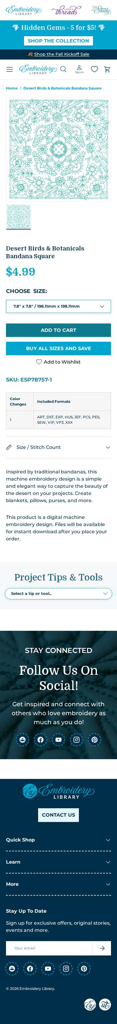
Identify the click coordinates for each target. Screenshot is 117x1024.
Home (12, 88)
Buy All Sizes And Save (58, 348)
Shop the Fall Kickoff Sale (61, 54)
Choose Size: (26, 291)
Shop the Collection (58, 41)
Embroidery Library (37, 988)
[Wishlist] (94, 69)
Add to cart (58, 330)
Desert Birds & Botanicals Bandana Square (62, 88)
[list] (58, 149)
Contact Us (58, 815)
